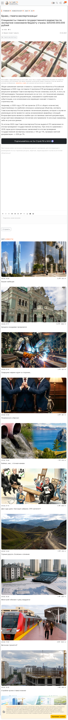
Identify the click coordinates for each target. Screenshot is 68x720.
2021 (26, 11)
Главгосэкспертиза (10, 37)
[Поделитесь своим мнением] (34, 219)
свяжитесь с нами (21, 83)
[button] (2, 3)
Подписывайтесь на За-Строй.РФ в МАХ (32, 141)
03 (32, 11)
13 (58, 278)
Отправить (6, 229)
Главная (6, 11)
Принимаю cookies (58, 716)
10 (57, 324)
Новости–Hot (17, 11)
